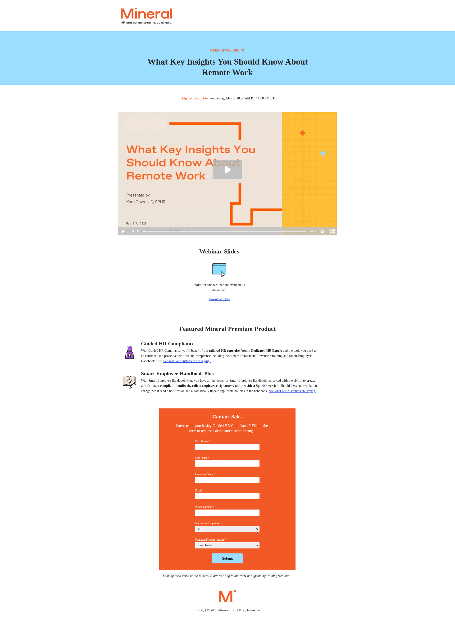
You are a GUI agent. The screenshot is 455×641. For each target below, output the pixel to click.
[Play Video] (122, 231)
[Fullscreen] (332, 231)
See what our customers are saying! (292, 391)
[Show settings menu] (322, 231)
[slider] (225, 231)
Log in (229, 576)
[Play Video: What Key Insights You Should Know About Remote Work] (227, 169)
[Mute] (313, 231)
